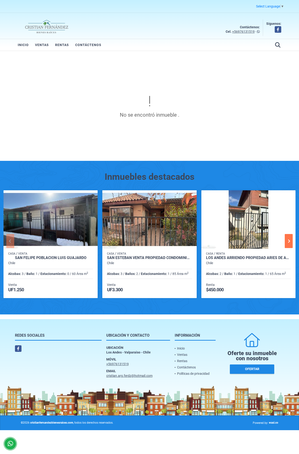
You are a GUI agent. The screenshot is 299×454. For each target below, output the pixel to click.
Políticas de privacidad (193, 373)
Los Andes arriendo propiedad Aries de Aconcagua (248, 258)
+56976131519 (243, 31)
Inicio (23, 45)
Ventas (42, 45)
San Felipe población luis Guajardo (50, 258)
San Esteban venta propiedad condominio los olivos (149, 258)
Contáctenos (88, 45)
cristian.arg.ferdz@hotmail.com (129, 376)
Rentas (62, 45)
